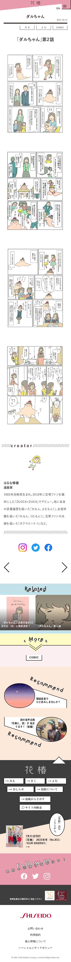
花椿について (49, 789)
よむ (44, 27)
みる (28, 27)
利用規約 (35, 934)
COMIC (60, 27)
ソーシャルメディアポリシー (35, 947)
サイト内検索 (33, 807)
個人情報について (35, 941)
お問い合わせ (35, 928)
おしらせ (18, 789)
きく (33, 781)
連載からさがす (35, 799)
